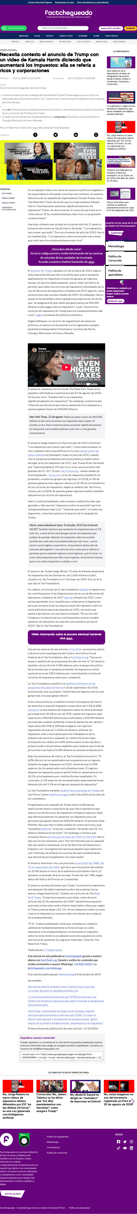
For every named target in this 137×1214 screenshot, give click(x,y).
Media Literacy (46, 42)
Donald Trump (8, 203)
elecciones (7, 193)
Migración (23, 36)
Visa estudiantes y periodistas (93, 2)
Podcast (15, 42)
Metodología (65, 42)
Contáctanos (117, 232)
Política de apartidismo (57, 1137)
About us (29, 42)
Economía (83, 36)
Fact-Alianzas (83, 42)
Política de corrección (57, 1153)
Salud (37, 36)
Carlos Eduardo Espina (40, 2)
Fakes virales (111, 36)
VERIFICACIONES (8, 50)
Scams (96, 36)
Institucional (119, 42)
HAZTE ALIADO (13, 1194)
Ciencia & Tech (66, 36)
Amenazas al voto (64, 2)
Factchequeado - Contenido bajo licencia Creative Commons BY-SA (32, 1208)
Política (49, 36)
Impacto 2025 (101, 42)
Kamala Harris (8, 198)
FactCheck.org (28, 127)
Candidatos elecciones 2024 (9, 209)
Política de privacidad (79, 1208)
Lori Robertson (12, 127)
